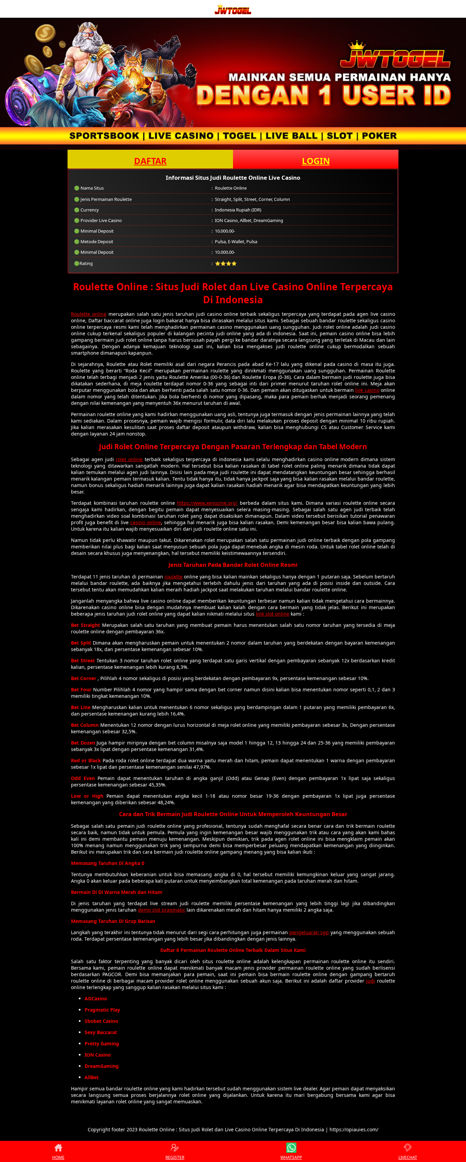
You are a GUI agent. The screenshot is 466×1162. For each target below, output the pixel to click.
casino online (145, 522)
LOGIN (316, 160)
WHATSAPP (291, 1157)
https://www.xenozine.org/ (207, 503)
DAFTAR (150, 160)
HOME (58, 1157)
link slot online (272, 614)
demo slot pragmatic (161, 910)
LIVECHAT (407, 1157)
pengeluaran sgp (309, 932)
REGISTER (174, 1157)
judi (370, 980)
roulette (173, 576)
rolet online (129, 459)
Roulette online (88, 314)
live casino (367, 390)
